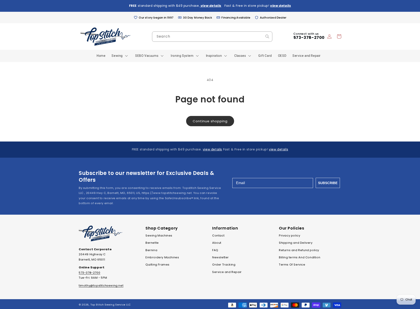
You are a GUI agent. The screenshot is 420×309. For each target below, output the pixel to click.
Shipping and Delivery (296, 243)
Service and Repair (227, 272)
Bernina (151, 250)
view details (212, 149)
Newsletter (220, 257)
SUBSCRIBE (328, 183)
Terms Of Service (292, 264)
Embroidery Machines (162, 257)
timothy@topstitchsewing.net (101, 285)
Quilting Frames (157, 264)
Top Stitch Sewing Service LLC (110, 304)
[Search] (267, 36)
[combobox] (212, 36)
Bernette (152, 243)
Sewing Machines (158, 235)
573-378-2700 (309, 37)
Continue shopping (210, 121)
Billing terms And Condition (299, 257)
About (216, 243)
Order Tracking (223, 264)
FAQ (215, 250)
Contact (218, 235)
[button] (339, 36)
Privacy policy (289, 235)
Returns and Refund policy (299, 250)
